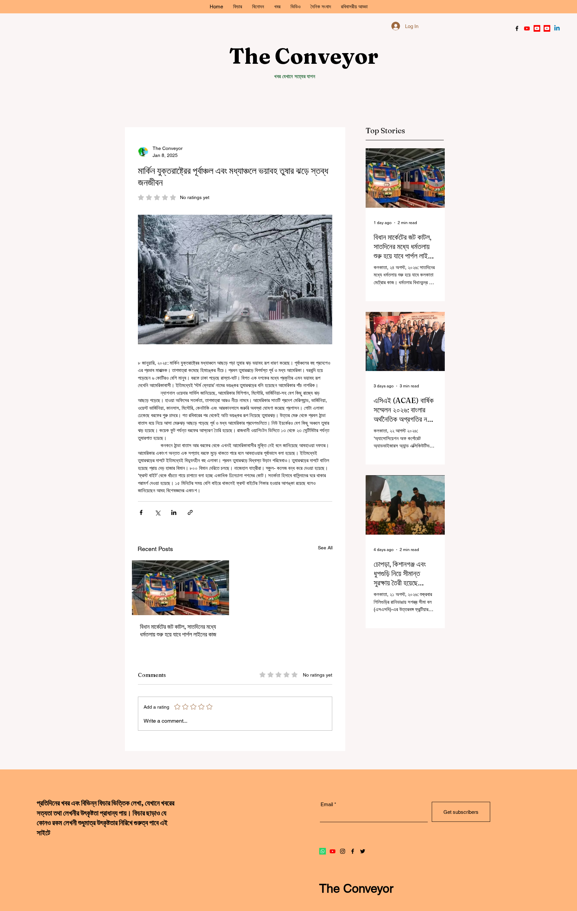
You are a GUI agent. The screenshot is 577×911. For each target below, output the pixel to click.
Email (408, 146)
